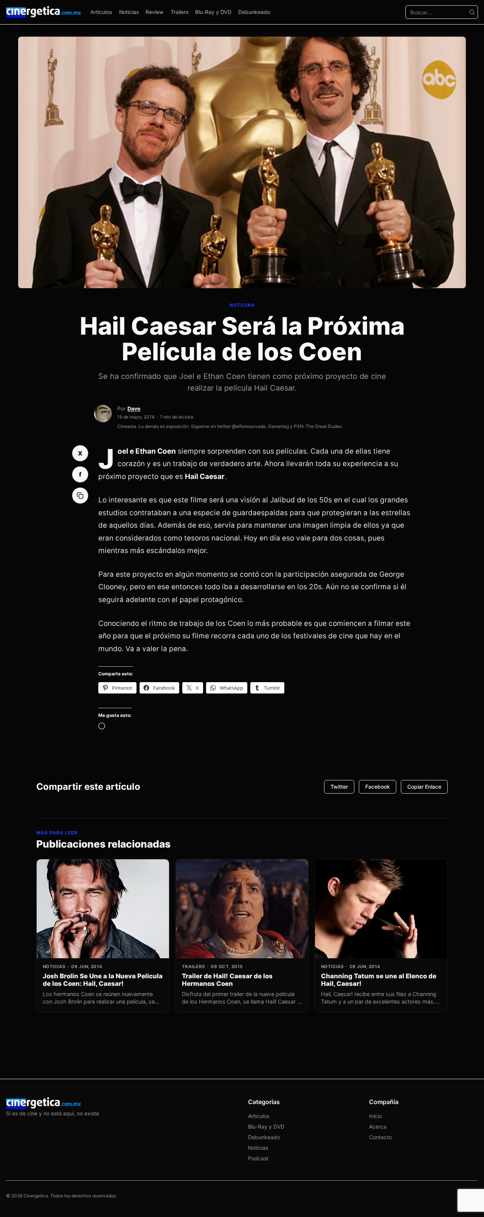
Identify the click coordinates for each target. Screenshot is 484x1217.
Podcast (258, 1158)
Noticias (129, 12)
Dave (133, 408)
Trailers (180, 12)
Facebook (377, 786)
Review (155, 12)
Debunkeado (254, 12)
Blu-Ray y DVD (213, 12)
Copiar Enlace (424, 786)
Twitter (339, 786)
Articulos (101, 12)
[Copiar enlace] (80, 495)
